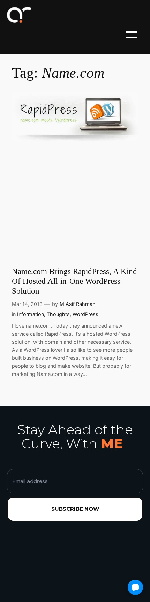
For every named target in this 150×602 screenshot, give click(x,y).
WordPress (85, 314)
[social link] (43, 565)
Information (30, 314)
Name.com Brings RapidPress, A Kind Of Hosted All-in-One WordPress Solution (74, 281)
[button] (135, 587)
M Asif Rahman (77, 304)
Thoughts (58, 314)
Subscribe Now (75, 508)
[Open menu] (131, 35)
